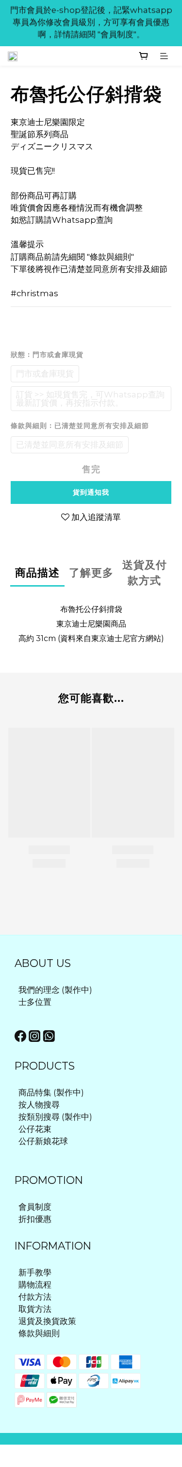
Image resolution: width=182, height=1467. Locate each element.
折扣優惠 (34, 1219)
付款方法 (34, 1297)
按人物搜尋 (39, 1104)
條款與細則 (39, 1333)
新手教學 (34, 1272)
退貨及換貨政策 (47, 1321)
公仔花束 (34, 1129)
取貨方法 (34, 1309)
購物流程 (34, 1284)
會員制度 (34, 1207)
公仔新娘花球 (43, 1141)
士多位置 (34, 1002)
